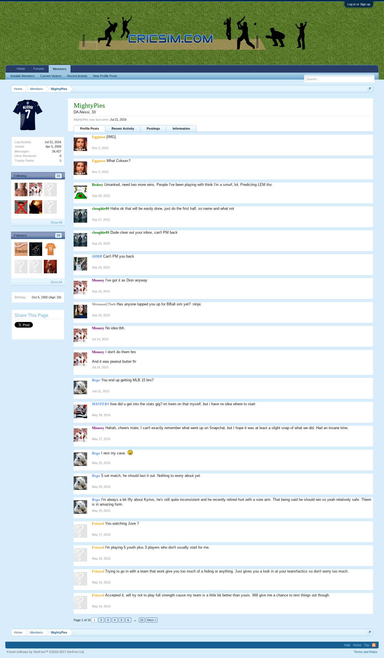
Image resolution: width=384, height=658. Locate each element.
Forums (38, 68)
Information (181, 128)
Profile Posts (89, 128)
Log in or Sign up (358, 4)
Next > (151, 620)
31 (58, 175)
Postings (153, 128)
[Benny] (21, 190)
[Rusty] (35, 208)
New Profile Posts (105, 76)
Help (347, 645)
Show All (56, 222)
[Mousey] (35, 190)
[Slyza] (50, 267)
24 (58, 235)
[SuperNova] (21, 208)
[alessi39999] (50, 208)
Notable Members (22, 76)
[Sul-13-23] (35, 267)
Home (21, 68)
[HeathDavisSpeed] (35, 250)
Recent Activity (123, 128)
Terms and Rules (365, 652)
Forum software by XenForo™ (46, 652)
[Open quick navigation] (369, 89)
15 (141, 620)
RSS (374, 645)
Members (59, 69)
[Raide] (21, 250)
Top (366, 645)
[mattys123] (50, 190)
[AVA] (50, 250)
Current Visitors (51, 76)
